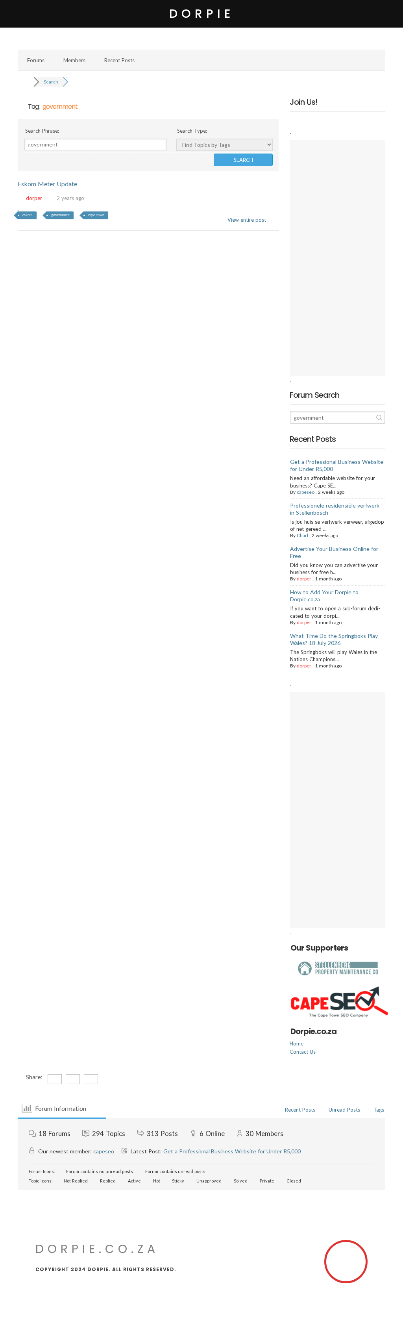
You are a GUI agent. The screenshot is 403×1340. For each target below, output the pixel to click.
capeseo (305, 492)
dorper (34, 198)
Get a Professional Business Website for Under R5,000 (232, 1151)
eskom (27, 215)
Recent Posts (119, 60)
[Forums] (25, 81)
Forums (35, 60)
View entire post (246, 220)
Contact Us (303, 1052)
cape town (96, 215)
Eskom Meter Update (47, 183)
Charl (302, 535)
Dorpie (201, 13)
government (60, 215)
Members (74, 60)
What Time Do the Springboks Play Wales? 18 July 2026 (334, 639)
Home (296, 1043)
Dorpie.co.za (97, 1248)
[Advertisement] (337, 258)
